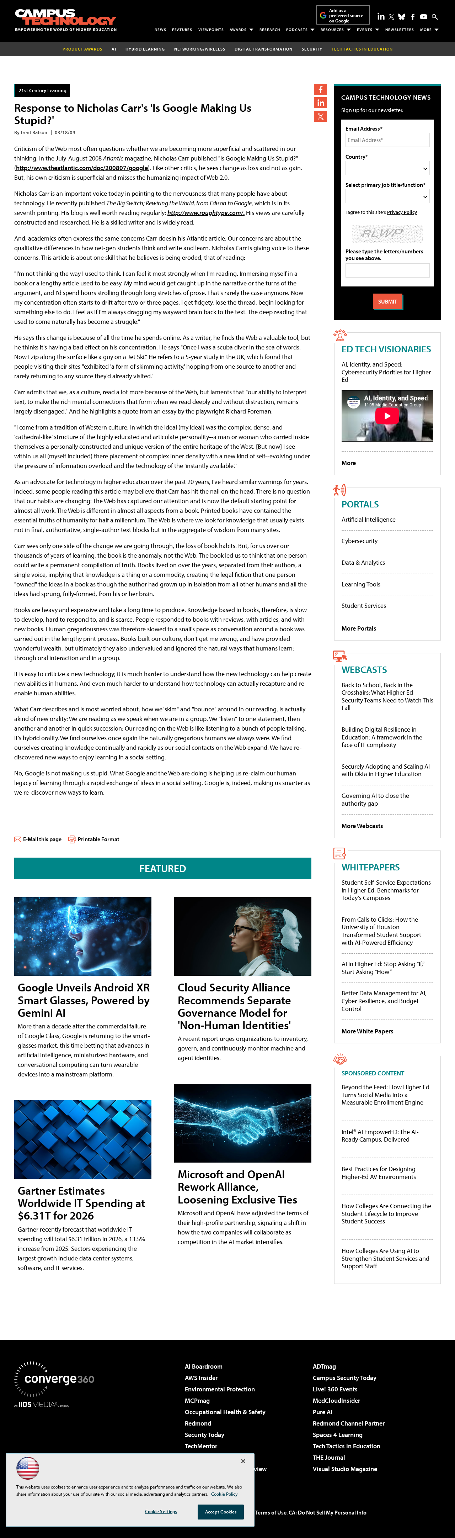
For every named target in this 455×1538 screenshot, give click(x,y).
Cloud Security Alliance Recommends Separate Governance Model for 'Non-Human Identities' (234, 1006)
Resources (332, 29)
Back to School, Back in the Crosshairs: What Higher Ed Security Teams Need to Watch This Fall (387, 696)
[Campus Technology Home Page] (65, 20)
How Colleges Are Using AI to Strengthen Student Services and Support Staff (385, 1258)
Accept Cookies (221, 1512)
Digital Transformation (264, 49)
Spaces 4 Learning (338, 1435)
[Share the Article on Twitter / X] (320, 116)
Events (365, 29)
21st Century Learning (42, 90)
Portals (360, 503)
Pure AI (322, 1412)
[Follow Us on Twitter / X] (391, 17)
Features (182, 29)
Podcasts (297, 29)
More (426, 29)
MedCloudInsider (336, 1400)
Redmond (198, 1423)
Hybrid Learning (145, 49)
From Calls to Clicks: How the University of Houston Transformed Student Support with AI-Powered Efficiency (381, 931)
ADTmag (324, 1366)
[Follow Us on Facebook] (413, 17)
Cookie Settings (161, 1511)
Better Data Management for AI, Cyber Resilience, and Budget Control (384, 1000)
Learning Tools (361, 584)
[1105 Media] (57, 1444)
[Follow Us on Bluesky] (401, 16)
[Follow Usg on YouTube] (423, 16)
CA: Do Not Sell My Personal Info (327, 1512)
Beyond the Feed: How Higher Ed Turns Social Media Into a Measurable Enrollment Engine (385, 1094)
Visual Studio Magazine (345, 1469)
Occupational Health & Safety (225, 1412)
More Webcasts (362, 826)
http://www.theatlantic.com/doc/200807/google (82, 168)
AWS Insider (201, 1378)
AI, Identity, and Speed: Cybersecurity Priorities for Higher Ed (386, 372)
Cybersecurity (360, 541)
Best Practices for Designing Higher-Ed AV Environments (379, 1172)
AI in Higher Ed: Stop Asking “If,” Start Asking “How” (383, 968)
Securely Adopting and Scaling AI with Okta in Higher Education (386, 770)
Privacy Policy (402, 212)
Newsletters (399, 29)
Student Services (364, 605)
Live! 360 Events (335, 1389)
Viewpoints (211, 29)
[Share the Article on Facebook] (320, 89)
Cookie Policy (224, 1494)
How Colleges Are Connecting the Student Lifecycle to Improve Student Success (386, 1213)
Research (269, 29)
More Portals (359, 628)
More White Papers (368, 1031)
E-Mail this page (42, 839)
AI (114, 49)
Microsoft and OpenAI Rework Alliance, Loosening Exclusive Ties (237, 1186)
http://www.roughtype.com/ (205, 213)
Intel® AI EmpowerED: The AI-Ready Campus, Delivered (380, 1135)
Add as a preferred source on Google (346, 15)
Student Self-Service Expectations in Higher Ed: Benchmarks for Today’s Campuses (386, 890)
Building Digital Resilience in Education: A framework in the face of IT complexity (382, 737)
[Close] (243, 1461)
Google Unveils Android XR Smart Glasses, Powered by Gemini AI (84, 999)
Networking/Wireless (199, 49)
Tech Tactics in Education (346, 1446)
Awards (238, 29)
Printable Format (98, 839)
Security (312, 49)
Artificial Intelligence (369, 519)
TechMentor (201, 1446)
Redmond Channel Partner (349, 1423)
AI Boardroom (204, 1366)
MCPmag (197, 1400)
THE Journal (329, 1457)
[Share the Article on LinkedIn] (320, 102)
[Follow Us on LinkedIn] (381, 16)
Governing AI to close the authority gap (375, 799)
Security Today (204, 1435)
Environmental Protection (220, 1389)
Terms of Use (271, 1512)
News (160, 29)
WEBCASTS (364, 669)
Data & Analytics (363, 562)
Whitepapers (371, 866)
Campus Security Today (344, 1378)
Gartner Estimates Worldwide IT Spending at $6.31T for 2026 (81, 1202)
